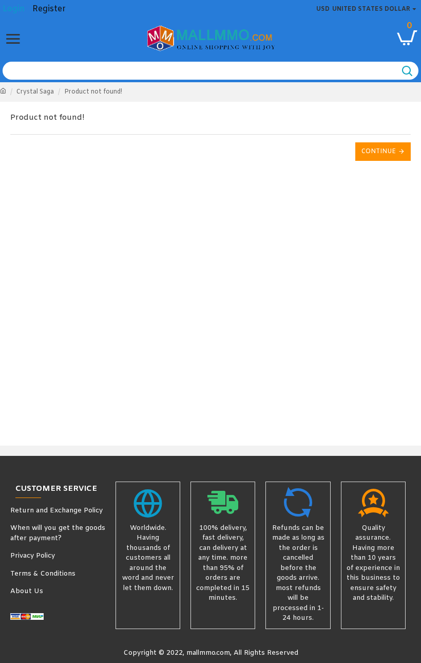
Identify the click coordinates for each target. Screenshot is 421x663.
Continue (378, 152)
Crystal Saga (35, 92)
